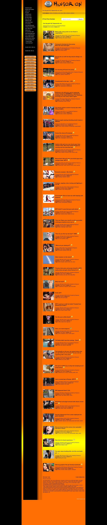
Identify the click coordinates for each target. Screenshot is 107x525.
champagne (63, 137)
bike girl (67, 152)
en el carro (49, 489)
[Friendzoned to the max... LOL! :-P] (48, 84)
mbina (53, 482)
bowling (60, 457)
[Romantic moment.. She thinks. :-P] (48, 174)
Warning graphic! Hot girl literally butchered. (68, 464)
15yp (44, 486)
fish (62, 297)
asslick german (57, 491)
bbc (65, 321)
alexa (59, 333)
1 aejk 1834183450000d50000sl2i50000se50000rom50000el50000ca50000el (59, 487)
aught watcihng (58, 482)
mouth (70, 227)
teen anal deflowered (55, 480)
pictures (68, 13)
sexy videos (63, 36)
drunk (75, 165)
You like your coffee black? (63, 317)
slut (77, 372)
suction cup (60, 395)
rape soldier (75, 491)
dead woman (61, 384)
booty (70, 420)
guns (73, 333)
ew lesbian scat (49, 488)
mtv (59, 274)
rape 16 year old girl (73, 485)
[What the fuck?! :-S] (48, 284)
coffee (59, 321)
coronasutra (64, 202)
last (49, 477)
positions (70, 202)
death (66, 469)
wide (67, 227)
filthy (74, 274)
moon (74, 261)
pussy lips (60, 113)
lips (59, 238)
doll (66, 445)
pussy (62, 50)
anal (65, 359)
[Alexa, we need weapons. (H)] (48, 331)
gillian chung (55, 489)
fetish (77, 433)
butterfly (60, 359)
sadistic (63, 152)
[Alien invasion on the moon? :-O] (48, 259)
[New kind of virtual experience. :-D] (48, 442)
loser (59, 86)
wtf (71, 214)
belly (69, 310)
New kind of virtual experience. (64, 440)
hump (66, 372)
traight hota (70, 486)
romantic (64, 176)
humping (62, 214)
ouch (59, 74)
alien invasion (61, 261)
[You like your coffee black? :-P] (48, 319)
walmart (67, 126)
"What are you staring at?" (63, 245)
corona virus (61, 433)
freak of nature (64, 310)
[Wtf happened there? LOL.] (48, 393)
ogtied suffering (62, 489)
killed (59, 469)
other (65, 13)
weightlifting (69, 113)
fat (73, 214)
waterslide (68, 345)
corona (59, 202)
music (65, 101)
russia (67, 384)
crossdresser (61, 286)
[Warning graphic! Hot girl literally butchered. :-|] (48, 467)
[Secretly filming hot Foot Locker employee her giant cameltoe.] (48, 417)
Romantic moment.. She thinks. (64, 172)
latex (70, 286)
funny (51, 13)
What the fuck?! (60, 281)
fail (69, 74)
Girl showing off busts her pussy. (65, 69)
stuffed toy (60, 372)
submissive (63, 86)
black (62, 321)
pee (64, 274)
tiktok (59, 227)
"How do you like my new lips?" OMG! (66, 233)
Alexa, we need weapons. (62, 328)
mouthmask (71, 126)
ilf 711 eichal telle (73, 482)
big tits (64, 250)
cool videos (62, 100)
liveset (68, 101)
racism (59, 126)
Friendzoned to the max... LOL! (64, 81)
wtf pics (72, 13)
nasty (71, 274)
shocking (55, 13)
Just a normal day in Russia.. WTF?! (65, 379)
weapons (63, 333)
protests (60, 189)
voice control (69, 333)
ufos (69, 261)
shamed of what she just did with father (69, 480)
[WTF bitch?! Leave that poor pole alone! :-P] (48, 212)
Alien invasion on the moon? (63, 257)
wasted (69, 214)
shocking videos (64, 125)
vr (64, 445)
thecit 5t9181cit (79, 487)
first (44, 477)
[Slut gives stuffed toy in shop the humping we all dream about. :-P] (48, 369)
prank (66, 37)
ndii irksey (49, 481)
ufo (71, 261)
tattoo (68, 359)
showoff (66, 74)
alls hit (67, 485)
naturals (69, 62)
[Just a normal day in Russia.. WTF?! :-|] (48, 382)
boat (68, 137)
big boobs (60, 250)
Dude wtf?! (58, 292)
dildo (65, 395)
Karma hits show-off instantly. (64, 133)
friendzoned (69, 86)
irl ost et (80, 485)
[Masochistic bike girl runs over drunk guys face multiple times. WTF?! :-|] (48, 161)
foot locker (77, 420)
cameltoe (60, 420)
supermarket (78, 126)
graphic (69, 469)
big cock (68, 321)
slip (70, 137)
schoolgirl (69, 408)
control (64, 113)
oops (65, 457)
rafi (49, 492)
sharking (60, 37)
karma (61, 274)
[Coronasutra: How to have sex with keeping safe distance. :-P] (48, 199)
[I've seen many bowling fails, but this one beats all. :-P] (48, 454)
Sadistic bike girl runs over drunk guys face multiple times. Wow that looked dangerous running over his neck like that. (67, 146)
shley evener (64, 481)
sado (65, 165)
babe (72, 62)
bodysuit (66, 286)
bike (70, 152)
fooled (68, 176)
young (65, 50)
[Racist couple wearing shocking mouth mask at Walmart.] (48, 123)
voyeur (81, 420)
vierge (47, 486)
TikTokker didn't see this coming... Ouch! (67, 340)
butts (59, 137)
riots (63, 189)
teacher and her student (62, 486)
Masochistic (60, 165)
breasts (65, 62)
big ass (64, 420)
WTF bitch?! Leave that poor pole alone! (67, 209)
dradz (44, 488)
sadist (59, 152)
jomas (67, 482)
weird (59, 310)
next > (46, 477)
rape (65, 408)
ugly (59, 214)
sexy (62, 13)
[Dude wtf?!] (48, 296)
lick (68, 433)
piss (67, 274)
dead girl (74, 469)
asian (74, 286)
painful (62, 74)
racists (63, 126)
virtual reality (61, 445)
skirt (63, 37)
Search (81, 19)
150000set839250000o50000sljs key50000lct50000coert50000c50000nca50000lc (54, 484)
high (66, 214)
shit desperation (46, 480)
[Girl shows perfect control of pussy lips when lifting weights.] (48, 110)
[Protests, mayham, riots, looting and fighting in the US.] (48, 186)
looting (66, 189)
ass (63, 359)
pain (76, 152)
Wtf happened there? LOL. (62, 390)
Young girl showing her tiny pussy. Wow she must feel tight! (65, 44)
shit (69, 274)
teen (59, 50)
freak (67, 238)
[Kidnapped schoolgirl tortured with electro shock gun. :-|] (48, 405)
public (74, 372)
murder (62, 469)
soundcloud (60, 101)
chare (63, 482)
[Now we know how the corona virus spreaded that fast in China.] (48, 430)
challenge (63, 227)
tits (58, 62)
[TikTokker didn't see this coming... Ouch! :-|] (48, 343)
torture (71, 165)
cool (59, 13)
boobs (61, 62)
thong (69, 37)
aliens (66, 261)
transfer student (52, 486)
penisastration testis (56, 481)
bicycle (73, 152)
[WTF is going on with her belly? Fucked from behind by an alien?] (48, 307)
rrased (80, 491)
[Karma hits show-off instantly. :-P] (48, 135)
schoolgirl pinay (71, 488)
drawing (60, 176)
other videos (63, 273)
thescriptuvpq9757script (67, 491)
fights (69, 189)
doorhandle (72, 433)
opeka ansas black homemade (61, 488)
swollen (63, 238)
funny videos (51, 27)
